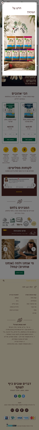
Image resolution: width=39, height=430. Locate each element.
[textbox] (19, 10)
